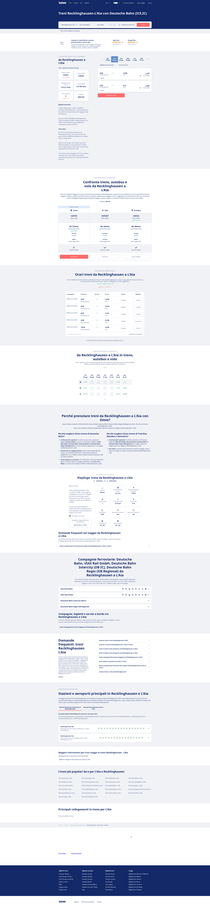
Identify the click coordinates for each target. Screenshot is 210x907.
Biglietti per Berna (134, 882)
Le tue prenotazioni (128, 3)
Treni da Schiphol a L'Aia (65, 816)
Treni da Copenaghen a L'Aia (137, 782)
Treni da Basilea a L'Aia (112, 778)
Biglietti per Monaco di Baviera (138, 874)
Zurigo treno (63, 890)
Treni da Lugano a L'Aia (135, 785)
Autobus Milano (87, 876)
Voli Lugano (109, 884)
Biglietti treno (63, 871)
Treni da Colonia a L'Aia (135, 793)
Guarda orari (65, 98)
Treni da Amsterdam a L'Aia (90, 782)
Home (60, 825)
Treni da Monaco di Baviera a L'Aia (92, 785)
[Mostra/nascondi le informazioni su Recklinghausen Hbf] (149, 728)
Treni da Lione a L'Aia (64, 789)
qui (123, 340)
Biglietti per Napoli (135, 876)
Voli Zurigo (108, 882)
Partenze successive (135, 334)
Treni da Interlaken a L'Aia (113, 789)
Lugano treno (63, 887)
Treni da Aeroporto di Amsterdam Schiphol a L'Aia (143, 789)
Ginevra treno (63, 882)
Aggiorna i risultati (104, 287)
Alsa (83, 890)
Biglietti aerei (109, 871)
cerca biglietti (66, 77)
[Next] (148, 59)
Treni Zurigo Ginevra (65, 876)
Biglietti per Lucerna (135, 884)
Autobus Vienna (87, 879)
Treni (70, 3)
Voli (81, 3)
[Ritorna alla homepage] (63, 3)
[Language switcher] (117, 3)
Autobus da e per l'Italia (89, 887)
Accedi (150, 3)
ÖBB (60, 884)
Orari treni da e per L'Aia (77, 825)
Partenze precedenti (74, 334)
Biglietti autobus (87, 871)
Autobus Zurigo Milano (89, 884)
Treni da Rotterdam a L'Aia (90, 789)
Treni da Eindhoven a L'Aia (66, 793)
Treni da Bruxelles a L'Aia (112, 785)
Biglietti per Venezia (135, 890)
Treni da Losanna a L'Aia (112, 782)
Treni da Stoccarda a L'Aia (113, 793)
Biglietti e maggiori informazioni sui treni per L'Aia (74, 759)
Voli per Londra (110, 879)
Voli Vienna (109, 890)
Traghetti (86, 3)
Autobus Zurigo (87, 874)
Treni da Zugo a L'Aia (64, 797)
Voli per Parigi (110, 874)
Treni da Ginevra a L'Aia (135, 778)
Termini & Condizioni (87, 902)
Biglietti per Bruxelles (135, 887)
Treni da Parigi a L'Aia (88, 778)
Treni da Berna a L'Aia (65, 782)
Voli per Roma (109, 876)
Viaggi (131, 871)
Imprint (76, 902)
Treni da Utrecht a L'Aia (89, 793)
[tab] (107, 65)
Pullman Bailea (87, 882)
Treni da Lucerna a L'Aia (65, 785)
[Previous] (80, 376)
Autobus (76, 3)
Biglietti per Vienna (135, 879)
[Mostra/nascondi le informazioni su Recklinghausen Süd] (149, 738)
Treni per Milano (64, 874)
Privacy (99, 902)
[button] (101, 25)
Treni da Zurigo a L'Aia (65, 778)
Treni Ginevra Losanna (66, 879)
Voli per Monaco (110, 887)
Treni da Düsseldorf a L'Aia (90, 797)
